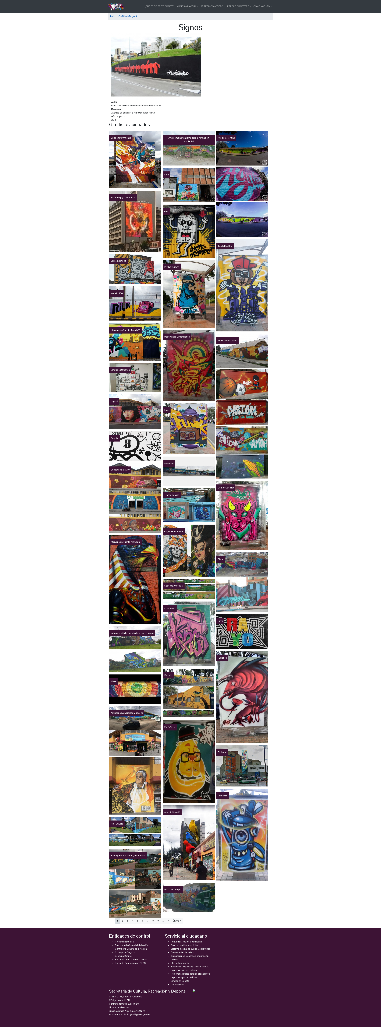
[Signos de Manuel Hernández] (156, 66)
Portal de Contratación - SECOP (131, 963)
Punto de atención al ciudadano (186, 941)
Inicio (112, 16)
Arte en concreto (212, 6)
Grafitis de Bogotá (127, 16)
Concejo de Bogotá (125, 952)
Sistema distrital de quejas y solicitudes (190, 948)
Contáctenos (177, 984)
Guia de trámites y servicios (184, 945)
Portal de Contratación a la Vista (131, 959)
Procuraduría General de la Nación (131, 945)
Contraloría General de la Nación (131, 948)
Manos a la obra (186, 6)
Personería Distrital (124, 941)
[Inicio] (117, 6)
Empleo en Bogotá (180, 980)
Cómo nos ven (261, 6)
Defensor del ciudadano (182, 952)
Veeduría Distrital (123, 955)
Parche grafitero (238, 6)
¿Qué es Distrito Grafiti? (159, 6)
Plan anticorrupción (180, 963)
